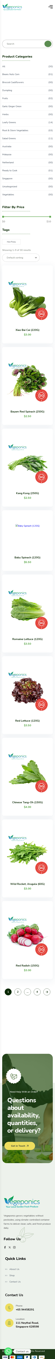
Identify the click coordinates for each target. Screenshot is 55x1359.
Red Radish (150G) (27, 965)
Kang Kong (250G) (27, 493)
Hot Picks (11, 241)
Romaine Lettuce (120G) (27, 639)
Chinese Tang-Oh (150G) (27, 802)
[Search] (47, 44)
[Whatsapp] (8, 1351)
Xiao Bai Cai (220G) (27, 330)
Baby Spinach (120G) (27, 557)
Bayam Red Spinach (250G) (27, 411)
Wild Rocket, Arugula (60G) (27, 884)
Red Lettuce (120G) (27, 720)
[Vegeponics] (12, 6)
